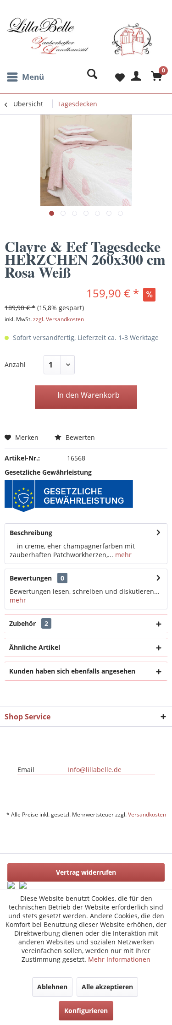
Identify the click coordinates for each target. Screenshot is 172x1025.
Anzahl (15, 364)
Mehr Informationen (119, 959)
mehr (122, 554)
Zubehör (28, 623)
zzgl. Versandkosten (58, 319)
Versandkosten (147, 814)
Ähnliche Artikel (34, 647)
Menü (33, 76)
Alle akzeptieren (107, 986)
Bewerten (79, 437)
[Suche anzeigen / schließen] (90, 77)
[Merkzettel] (112, 77)
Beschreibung (31, 532)
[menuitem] (24, 77)
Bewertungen (31, 578)
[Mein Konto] (135, 77)
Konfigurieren (86, 1010)
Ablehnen (52, 986)
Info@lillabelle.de (95, 769)
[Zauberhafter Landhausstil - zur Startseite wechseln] (80, 42)
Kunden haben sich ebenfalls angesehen (72, 671)
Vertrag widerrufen (86, 872)
